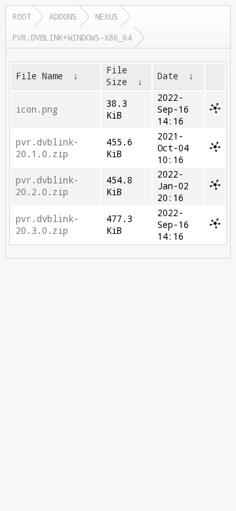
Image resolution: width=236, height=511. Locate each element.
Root (21, 16)
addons (63, 16)
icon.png (37, 109)
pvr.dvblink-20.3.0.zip (47, 225)
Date (167, 76)
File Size (116, 76)
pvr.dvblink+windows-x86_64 (72, 37)
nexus (106, 16)
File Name (39, 76)
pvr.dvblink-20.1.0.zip (47, 148)
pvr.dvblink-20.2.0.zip (47, 186)
